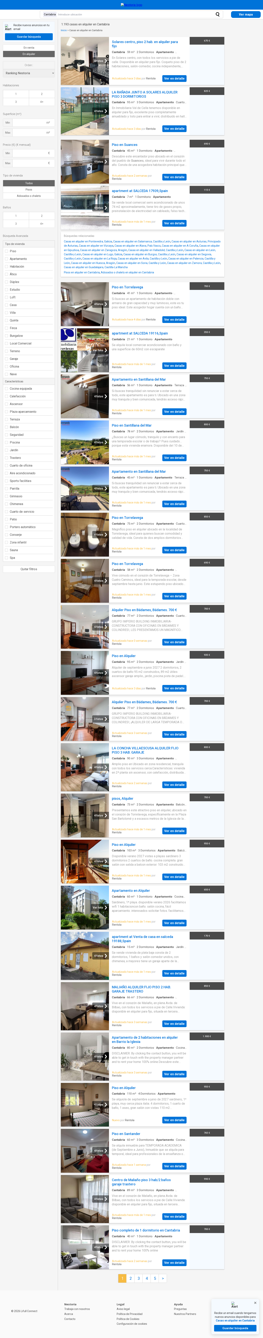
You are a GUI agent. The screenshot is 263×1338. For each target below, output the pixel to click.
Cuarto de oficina (21, 465)
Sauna (14, 550)
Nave (13, 374)
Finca (13, 328)
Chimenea (16, 504)
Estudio (15, 289)
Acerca (68, 1314)
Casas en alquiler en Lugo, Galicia (102, 254)
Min (8, 122)
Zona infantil (18, 542)
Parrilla (14, 488)
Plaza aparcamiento (23, 412)
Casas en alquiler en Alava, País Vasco (138, 245)
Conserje (16, 535)
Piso (13, 251)
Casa (13, 305)
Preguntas (180, 1309)
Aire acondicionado (22, 473)
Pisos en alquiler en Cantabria (82, 272)
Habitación (17, 266)
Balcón (14, 427)
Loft (12, 297)
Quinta (14, 320)
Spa (12, 558)
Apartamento (18, 259)
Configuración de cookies (132, 1323)
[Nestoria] (131, 5)
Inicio (64, 30)
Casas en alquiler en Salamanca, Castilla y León (141, 241)
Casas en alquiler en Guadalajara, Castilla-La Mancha (96, 267)
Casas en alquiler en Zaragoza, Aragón (103, 250)
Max (7, 132)
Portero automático (23, 527)
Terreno (15, 351)
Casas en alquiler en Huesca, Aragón (93, 263)
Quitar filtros (29, 569)
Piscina (15, 442)
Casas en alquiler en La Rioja (99, 258)
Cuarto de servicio (22, 511)
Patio (13, 519)
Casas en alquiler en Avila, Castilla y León (142, 258)
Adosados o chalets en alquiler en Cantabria (127, 272)
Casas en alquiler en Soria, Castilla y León (141, 263)
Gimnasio (16, 496)
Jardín (14, 450)
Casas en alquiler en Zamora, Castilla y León (193, 263)
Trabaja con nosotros (77, 1309)
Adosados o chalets (29, 195)
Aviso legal (123, 1309)
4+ (41, 101)
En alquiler (29, 54)
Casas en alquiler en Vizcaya (96, 245)
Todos (29, 183)
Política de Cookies (128, 1319)
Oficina (14, 366)
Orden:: (29, 65)
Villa (13, 313)
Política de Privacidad (129, 1314)
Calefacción (18, 396)
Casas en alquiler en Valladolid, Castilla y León (155, 250)
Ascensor (16, 404)
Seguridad (16, 435)
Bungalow (16, 336)
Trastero (15, 458)
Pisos (29, 189)
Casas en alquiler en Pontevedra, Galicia (88, 241)
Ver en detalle (174, 78)
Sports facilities (20, 481)
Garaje (14, 359)
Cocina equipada (21, 388)
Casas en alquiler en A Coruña (180, 245)
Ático (13, 274)
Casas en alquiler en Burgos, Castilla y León (149, 254)
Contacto (69, 1319)
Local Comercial (20, 343)
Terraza (15, 419)
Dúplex (14, 282)
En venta (29, 47)
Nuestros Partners (185, 1314)
